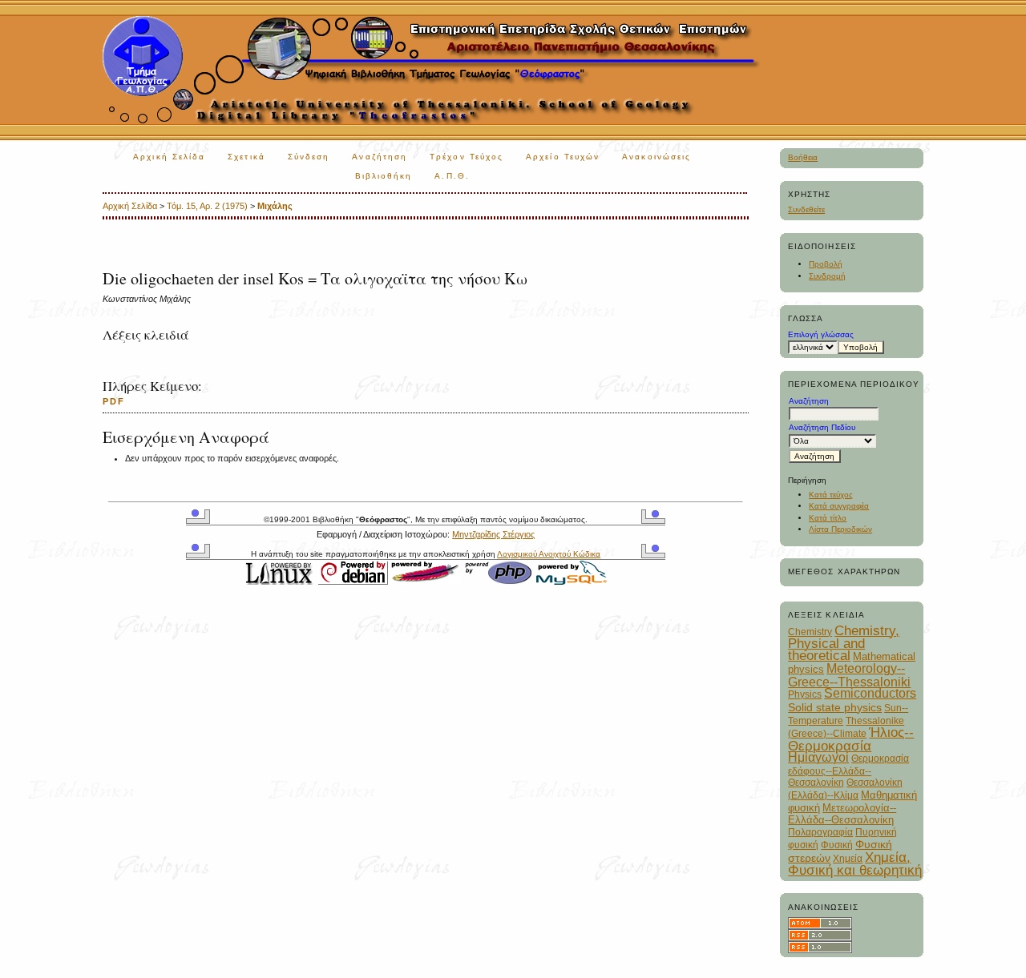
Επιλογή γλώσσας (821, 334)
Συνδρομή (827, 276)
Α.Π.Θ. (451, 175)
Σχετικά (246, 156)
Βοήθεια (803, 157)
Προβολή (825, 264)
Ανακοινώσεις (656, 156)
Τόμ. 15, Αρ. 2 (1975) (207, 206)
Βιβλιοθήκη (384, 175)
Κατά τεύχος (831, 494)
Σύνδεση (309, 156)
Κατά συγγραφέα (839, 505)
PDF (114, 401)
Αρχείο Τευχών (563, 156)
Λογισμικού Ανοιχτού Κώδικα (548, 553)
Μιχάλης (275, 206)
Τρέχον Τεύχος (466, 156)
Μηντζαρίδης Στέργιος (493, 534)
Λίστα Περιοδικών (840, 529)
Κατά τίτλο (827, 517)
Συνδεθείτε (806, 209)
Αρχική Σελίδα (169, 156)
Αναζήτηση (379, 156)
